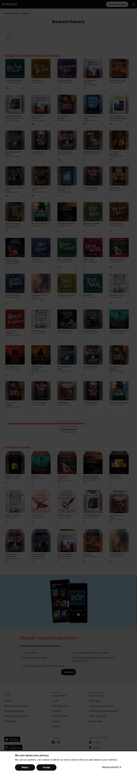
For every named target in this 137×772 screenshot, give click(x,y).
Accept (46, 767)
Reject (25, 767)
